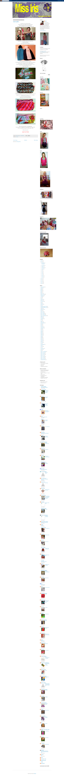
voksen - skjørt (43, 356)
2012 (41, 279)
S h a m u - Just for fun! (44, 515)
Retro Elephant (43, 547)
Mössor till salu (47, 710)
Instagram (42, 525)
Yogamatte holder (43, 359)
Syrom (41, 339)
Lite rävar (46, 690)
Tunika (42, 346)
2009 (41, 283)
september (43, 267)
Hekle (41, 303)
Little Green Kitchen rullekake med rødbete (47, 411)
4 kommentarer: (22, 135)
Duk (41, 298)
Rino (41, 583)
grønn (42, 586)
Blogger (35, 773)
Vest (41, 350)
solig (41, 416)
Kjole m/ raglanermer (43, 315)
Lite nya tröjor (46, 650)
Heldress (42, 304)
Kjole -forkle (42, 312)
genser (42, 300)
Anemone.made (43, 495)
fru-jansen (42, 534)
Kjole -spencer (43, 314)
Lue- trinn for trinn (47, 426)
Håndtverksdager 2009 (44, 306)
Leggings (42, 318)
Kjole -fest (42, 311)
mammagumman (43, 389)
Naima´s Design (43, 669)
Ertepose (42, 299)
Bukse (41, 293)
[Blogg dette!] (26, 135)
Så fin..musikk (42, 640)
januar (43, 277)
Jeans (46, 620)
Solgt (41, 336)
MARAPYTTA (43, 448)
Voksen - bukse (43, 352)
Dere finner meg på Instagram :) (45, 433)
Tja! (41, 755)
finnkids (42, 554)
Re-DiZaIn (42, 455)
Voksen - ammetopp (43, 351)
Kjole (41, 310)
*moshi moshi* (43, 633)
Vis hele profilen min (43, 30)
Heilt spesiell (43, 488)
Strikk (41, 338)
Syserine (42, 396)
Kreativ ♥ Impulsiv (43, 656)
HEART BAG (46, 737)
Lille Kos (42, 563)
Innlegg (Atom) (19, 141)
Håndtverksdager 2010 (44, 307)
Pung (17, 136)
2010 (41, 282)
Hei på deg (46, 482)
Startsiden (25, 140)
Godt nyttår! (16, 21)
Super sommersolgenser (44, 469)
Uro (41, 347)
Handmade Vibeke (43, 508)
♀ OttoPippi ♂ (43, 743)
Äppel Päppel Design (44, 593)
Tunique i (46, 723)
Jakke (41, 308)
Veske (41, 349)
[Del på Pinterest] (29, 135)
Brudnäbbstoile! (47, 744)
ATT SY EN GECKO (43, 471)
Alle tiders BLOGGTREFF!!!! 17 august (47, 658)
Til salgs (42, 342)
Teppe (41, 341)
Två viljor (46, 607)
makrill (42, 524)
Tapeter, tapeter (43, 584)
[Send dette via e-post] (25, 135)
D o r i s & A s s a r (43, 478)
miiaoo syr (42, 626)
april (42, 273)
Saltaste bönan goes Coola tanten (47, 601)
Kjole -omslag (42, 313)
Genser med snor (47, 587)
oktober (43, 266)
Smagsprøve (46, 449)
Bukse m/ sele (43, 294)
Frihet (42, 757)
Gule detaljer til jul (47, 528)
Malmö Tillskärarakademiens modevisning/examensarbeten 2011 (44, 752)
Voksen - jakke (43, 353)
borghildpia (42, 696)
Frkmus (42, 435)
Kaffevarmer (42, 309)
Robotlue (46, 509)
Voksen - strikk (43, 357)
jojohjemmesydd (43, 760)
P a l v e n (42, 606)
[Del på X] (27, 135)
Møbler (42, 321)
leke (41, 319)
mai (42, 272)
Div (16, 136)
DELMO (42, 709)
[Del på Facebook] (28, 135)
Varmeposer (42, 348)
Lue (41, 320)
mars (42, 274)
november (43, 265)
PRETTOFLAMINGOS (44, 570)
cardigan (42, 296)
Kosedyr (42, 317)
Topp (41, 345)
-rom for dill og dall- (43, 702)
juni (42, 271)
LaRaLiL (42, 419)
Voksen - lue (42, 355)
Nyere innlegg (15, 140)
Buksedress (42, 295)
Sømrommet (43, 763)
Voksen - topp (42, 358)
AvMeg (42, 409)
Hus (41, 305)
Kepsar (46, 670)
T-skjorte (42, 340)
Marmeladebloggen (43, 676)
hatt (41, 302)
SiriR (46, 21)
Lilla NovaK (42, 649)
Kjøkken (42, 316)
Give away (42, 301)
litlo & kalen (42, 468)
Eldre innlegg (36, 140)
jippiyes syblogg (43, 682)
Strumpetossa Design (44, 689)
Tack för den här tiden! (43, 561)
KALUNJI (42, 750)
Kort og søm (43, 432)
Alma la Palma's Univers (44, 521)
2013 (41, 278)
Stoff (41, 337)
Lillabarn (42, 754)
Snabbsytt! (46, 643)
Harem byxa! (46, 541)
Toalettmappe (42, 344)
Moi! (41, 722)
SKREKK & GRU (43, 527)
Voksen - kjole (43, 354)
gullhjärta (42, 613)
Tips (41, 343)
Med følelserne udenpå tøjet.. (44, 522)
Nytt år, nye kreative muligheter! (46, 404)
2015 (41, 260)
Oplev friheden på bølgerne (44, 387)
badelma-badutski (43, 386)
